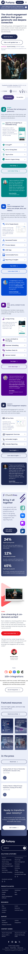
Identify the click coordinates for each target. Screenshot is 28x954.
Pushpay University (6, 924)
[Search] (24, 848)
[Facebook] (9, 942)
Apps (16, 894)
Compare (4, 910)
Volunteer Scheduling (7, 872)
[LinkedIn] (16, 942)
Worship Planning (19, 872)
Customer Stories (19, 910)
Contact (17, 920)
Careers (4, 912)
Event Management (7, 864)
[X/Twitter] (19, 942)
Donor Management (20, 862)
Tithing (16, 870)
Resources (17, 908)
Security (7, 947)
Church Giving (5, 862)
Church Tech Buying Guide (19, 935)
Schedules (17, 866)
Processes (17, 864)
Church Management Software (7, 897)
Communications (19, 857)
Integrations (18, 922)
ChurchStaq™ (5, 890)
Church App (17, 859)
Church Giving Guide (7, 933)
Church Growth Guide (20, 933)
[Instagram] (12, 942)
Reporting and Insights (7, 866)
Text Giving (4, 870)
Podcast (4, 908)
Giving (3, 894)
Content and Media (6, 859)
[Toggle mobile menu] (26, 2)
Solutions (4, 868)
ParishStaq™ (18, 890)
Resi (16, 892)
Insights (4, 892)
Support (4, 920)
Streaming (17, 868)
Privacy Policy (13, 947)
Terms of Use (20, 947)
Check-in (4, 857)
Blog (3, 906)
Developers (4, 922)
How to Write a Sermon (5, 935)
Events (16, 906)
